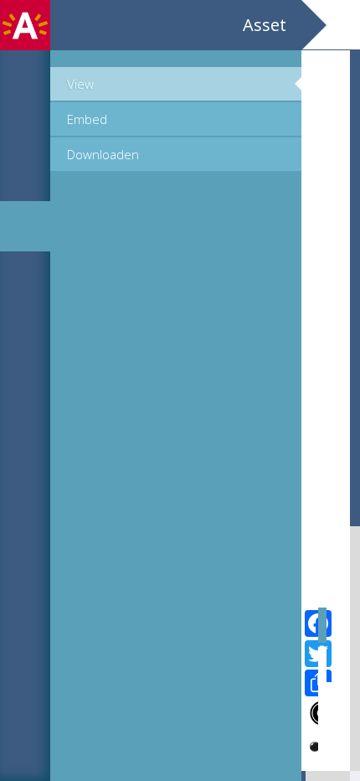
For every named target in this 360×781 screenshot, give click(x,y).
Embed (87, 119)
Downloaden (103, 154)
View (80, 83)
